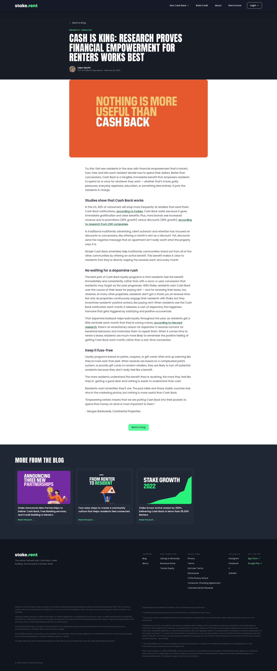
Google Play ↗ (255, 563)
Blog (144, 558)
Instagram (234, 558)
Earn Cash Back (178, 5)
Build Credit (202, 5)
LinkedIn (233, 573)
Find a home (234, 5)
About (218, 5)
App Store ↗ (254, 558)
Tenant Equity (167, 568)
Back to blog (77, 23)
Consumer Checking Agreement (204, 583)
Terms (191, 563)
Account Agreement (74, 641)
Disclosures (193, 573)
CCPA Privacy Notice (198, 578)
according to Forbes (129, 211)
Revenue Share (167, 563)
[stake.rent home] (26, 5)
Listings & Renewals (170, 558)
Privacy (191, 558)
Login (253, 5)
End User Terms (195, 568)
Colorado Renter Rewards (200, 587)
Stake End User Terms (56, 641)
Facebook (233, 563)
